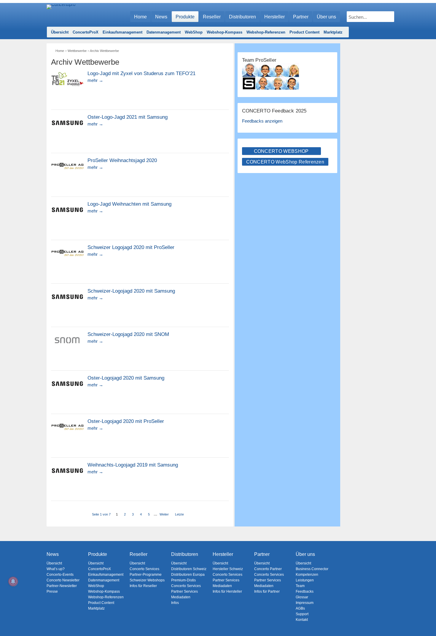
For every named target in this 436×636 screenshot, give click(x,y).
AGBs (300, 608)
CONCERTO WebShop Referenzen (285, 161)
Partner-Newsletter (62, 586)
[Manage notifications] (13, 581)
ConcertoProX (85, 32)
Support (302, 614)
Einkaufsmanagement (122, 32)
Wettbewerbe (77, 51)
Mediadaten (180, 597)
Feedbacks (305, 591)
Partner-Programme (146, 574)
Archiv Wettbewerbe (104, 51)
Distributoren (242, 16)
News (161, 16)
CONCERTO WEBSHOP (281, 151)
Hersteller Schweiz (228, 569)
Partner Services (184, 591)
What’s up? (56, 569)
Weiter (164, 514)
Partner (300, 16)
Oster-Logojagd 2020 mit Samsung (125, 378)
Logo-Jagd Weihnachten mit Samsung (129, 204)
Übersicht (60, 32)
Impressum (305, 603)
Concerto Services (144, 569)
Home (140, 16)
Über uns (326, 16)
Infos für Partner (267, 591)
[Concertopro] (61, 13)
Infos (175, 603)
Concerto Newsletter (63, 580)
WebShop (194, 32)
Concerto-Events (60, 574)
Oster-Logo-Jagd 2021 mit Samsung (127, 117)
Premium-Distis (183, 580)
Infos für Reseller (143, 586)
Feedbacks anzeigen (262, 120)
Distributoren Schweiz (188, 569)
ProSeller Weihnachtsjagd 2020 (122, 160)
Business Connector (312, 569)
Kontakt (302, 620)
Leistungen (305, 580)
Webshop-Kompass (224, 32)
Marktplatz (333, 32)
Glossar (302, 597)
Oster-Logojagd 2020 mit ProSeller (125, 421)
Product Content (304, 32)
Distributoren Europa (188, 574)
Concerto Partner (268, 569)
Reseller (212, 16)
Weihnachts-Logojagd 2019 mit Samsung (132, 465)
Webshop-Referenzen (265, 32)
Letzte (179, 514)
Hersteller (274, 16)
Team (300, 586)
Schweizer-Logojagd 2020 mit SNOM (128, 334)
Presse (52, 591)
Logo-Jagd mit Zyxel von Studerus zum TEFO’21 (141, 74)
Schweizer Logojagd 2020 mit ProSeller (130, 247)
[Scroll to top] (427, 621)
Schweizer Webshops (147, 580)
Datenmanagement (164, 32)
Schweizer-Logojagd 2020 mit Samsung (131, 291)
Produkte (185, 16)
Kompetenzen (307, 574)
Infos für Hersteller (227, 591)
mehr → (95, 80)
